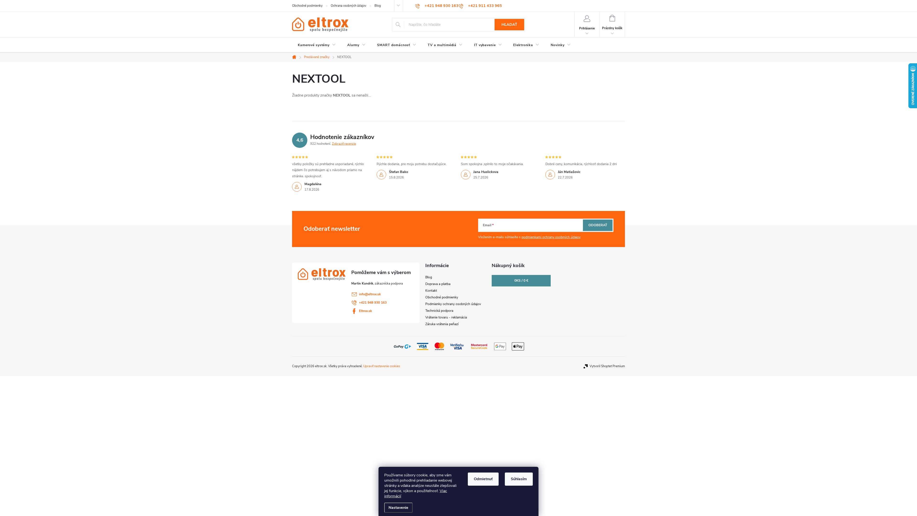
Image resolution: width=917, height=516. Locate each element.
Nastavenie (398, 507)
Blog (377, 6)
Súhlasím (519, 479)
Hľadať (509, 24)
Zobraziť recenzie (344, 144)
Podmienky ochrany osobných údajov (453, 304)
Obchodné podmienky (307, 6)
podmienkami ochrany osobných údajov (551, 237)
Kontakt (431, 290)
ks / (521, 280)
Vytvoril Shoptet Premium (607, 366)
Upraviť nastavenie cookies (381, 366)
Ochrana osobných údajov (348, 6)
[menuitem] (316, 45)
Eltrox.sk (365, 311)
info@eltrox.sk (370, 294)
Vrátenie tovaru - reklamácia (446, 317)
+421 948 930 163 (373, 302)
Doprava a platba (437, 284)
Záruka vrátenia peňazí (441, 324)
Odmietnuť (483, 479)
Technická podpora (439, 310)
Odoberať (597, 225)
